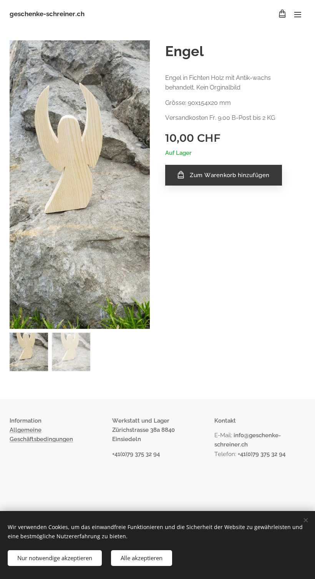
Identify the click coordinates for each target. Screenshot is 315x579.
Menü (297, 14)
